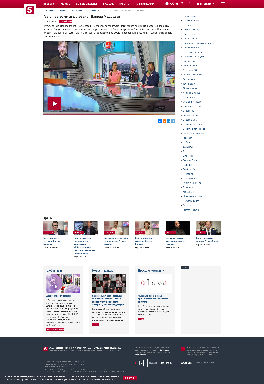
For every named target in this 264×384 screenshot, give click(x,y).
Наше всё (188, 164)
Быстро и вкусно (191, 209)
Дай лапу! (188, 146)
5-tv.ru (95, 324)
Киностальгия (190, 178)
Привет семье (190, 38)
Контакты (101, 350)
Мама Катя (188, 191)
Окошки (187, 205)
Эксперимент (189, 97)
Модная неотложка (192, 196)
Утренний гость (66, 21)
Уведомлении (140, 354)
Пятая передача (191, 20)
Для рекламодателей (55, 329)
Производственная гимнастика (198, 43)
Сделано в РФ (190, 70)
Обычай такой (190, 65)
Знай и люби (189, 169)
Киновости (188, 173)
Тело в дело (189, 83)
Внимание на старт (192, 124)
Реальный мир (190, 61)
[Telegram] (173, 121)
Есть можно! (189, 155)
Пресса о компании (151, 270)
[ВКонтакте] (160, 121)
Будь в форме (190, 16)
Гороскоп (187, 137)
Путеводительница (192, 52)
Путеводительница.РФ (194, 56)
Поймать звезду (191, 29)
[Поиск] (190, 3)
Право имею (189, 34)
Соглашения (165, 350)
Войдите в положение (194, 128)
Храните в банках (191, 92)
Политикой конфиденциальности (97, 379)
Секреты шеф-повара (193, 74)
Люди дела (188, 187)
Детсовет (187, 151)
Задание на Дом (191, 115)
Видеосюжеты (190, 119)
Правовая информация (58, 350)
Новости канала (103, 270)
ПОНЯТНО (129, 378)
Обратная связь (113, 350)
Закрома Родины (191, 160)
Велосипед (188, 110)
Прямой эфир (205, 3)
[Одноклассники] (164, 121)
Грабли (186, 142)
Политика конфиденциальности (82, 350)
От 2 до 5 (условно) (192, 101)
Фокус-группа (190, 88)
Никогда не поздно (192, 106)
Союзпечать (189, 79)
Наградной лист (191, 200)
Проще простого (191, 47)
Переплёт (188, 25)
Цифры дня (54, 270)
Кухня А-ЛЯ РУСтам (192, 182)
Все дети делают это (193, 133)
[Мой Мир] (168, 121)
